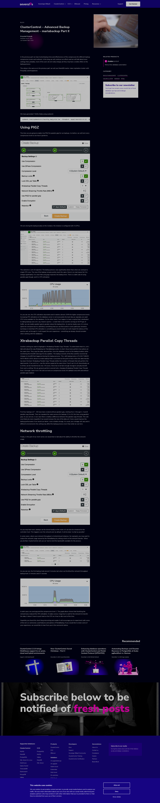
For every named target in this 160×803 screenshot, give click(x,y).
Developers (73, 744)
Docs (70, 747)
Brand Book (95, 762)
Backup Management (109, 75)
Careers (94, 756)
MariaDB (117, 78)
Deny (116, 791)
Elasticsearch (23, 771)
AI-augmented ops (56, 761)
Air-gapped (54, 764)
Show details (117, 797)
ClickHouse (23, 763)
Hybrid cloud (54, 766)
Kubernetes (54, 769)
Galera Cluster (108, 78)
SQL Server (40, 763)
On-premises (54, 775)
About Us (95, 747)
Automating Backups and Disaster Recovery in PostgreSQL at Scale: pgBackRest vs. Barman (125, 651)
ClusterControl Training (75, 756)
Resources (95, 4)
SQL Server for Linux (26, 760)
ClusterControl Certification (76, 759)
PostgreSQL (23, 757)
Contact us (95, 750)
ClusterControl (59, 4)
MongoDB (23, 774)
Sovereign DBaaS (44, 4)
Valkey (22, 777)
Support (120, 4)
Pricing (86, 4)
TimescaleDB (23, 769)
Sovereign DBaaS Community (77, 753)
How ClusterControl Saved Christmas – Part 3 (61, 650)
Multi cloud (54, 772)
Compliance (95, 753)
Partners (94, 759)
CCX (69, 4)
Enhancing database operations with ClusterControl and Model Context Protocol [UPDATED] (93, 651)
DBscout (77, 4)
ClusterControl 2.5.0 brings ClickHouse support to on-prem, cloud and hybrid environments (33, 651)
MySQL (123, 78)
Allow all (117, 785)
